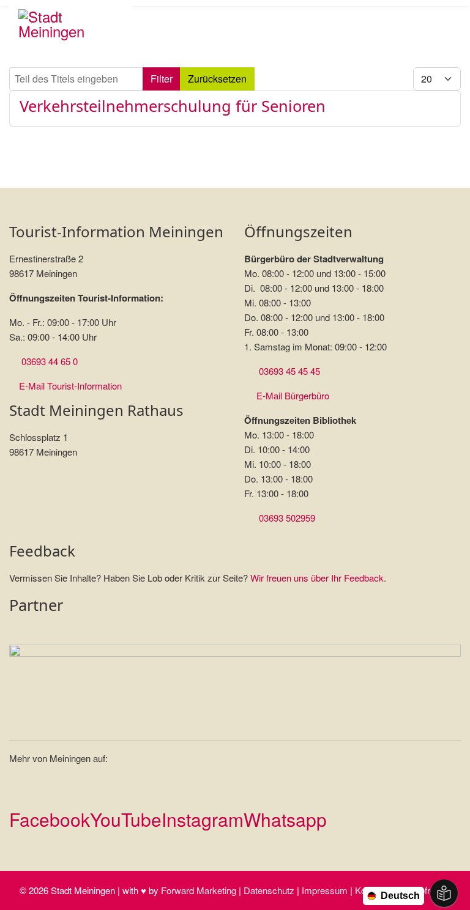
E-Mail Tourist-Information (70, 385)
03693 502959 (287, 517)
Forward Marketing (198, 890)
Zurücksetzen (217, 79)
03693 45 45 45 (289, 370)
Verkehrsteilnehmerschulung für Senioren (173, 105)
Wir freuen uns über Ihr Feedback (317, 577)
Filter (162, 79)
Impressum (325, 890)
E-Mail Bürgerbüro (292, 395)
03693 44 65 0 (49, 361)
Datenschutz (269, 890)
